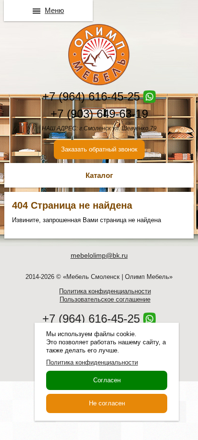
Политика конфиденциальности (105, 291)
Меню (54, 10)
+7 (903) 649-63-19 (99, 113)
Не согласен (107, 403)
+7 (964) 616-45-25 (91, 96)
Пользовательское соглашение (105, 299)
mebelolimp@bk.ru (99, 255)
